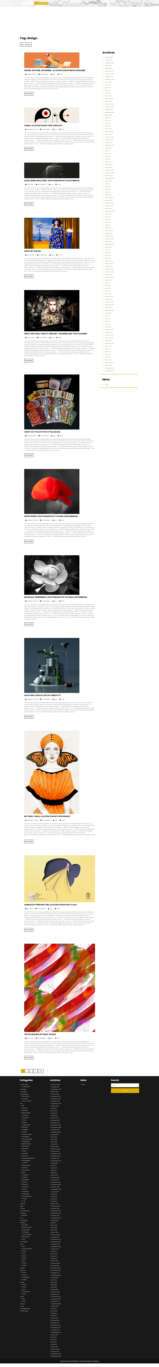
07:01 (59, 436)
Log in (106, 384)
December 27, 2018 (31, 520)
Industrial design (27, 1139)
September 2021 (109, 63)
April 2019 (107, 93)
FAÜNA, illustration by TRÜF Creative (43, 125)
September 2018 (109, 112)
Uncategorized (25, 1308)
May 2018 (107, 123)
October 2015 (108, 208)
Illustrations (25, 1136)
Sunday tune (26, 1291)
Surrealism (25, 1187)
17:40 (57, 184)
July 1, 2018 (29, 909)
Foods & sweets (27, 1248)
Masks (23, 1268)
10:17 (57, 1038)
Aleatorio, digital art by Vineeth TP (42, 695)
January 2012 (108, 332)
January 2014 (108, 266)
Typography (25, 1194)
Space (23, 1304)
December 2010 (109, 368)
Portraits (25, 1167)
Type (23, 1239)
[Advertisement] (79, 20)
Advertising (24, 1084)
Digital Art (25, 1127)
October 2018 (108, 109)
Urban (24, 1263)
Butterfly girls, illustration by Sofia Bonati (47, 816)
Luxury (24, 1256)
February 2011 (109, 362)
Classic (24, 1120)
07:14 (61, 601)
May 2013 (107, 288)
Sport (24, 1260)
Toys (22, 1306)
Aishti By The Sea (32, 251)
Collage (24, 1122)
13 (35, 1071)
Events (24, 1287)
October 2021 (108, 60)
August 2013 (108, 280)
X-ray (23, 1201)
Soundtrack (25, 1277)
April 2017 (107, 159)
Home (53, 1342)
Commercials (26, 1086)
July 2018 (107, 118)
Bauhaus (25, 1110)
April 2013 (107, 291)
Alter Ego (23, 1089)
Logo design (26, 1229)
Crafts (23, 1208)
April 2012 (107, 324)
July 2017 (107, 151)
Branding (25, 1225)
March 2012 (108, 327)
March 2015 (108, 228)
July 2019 (107, 85)
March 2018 (108, 129)
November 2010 (109, 371)
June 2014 (107, 252)
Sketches (25, 1177)
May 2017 (107, 156)
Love (23, 1253)
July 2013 (107, 283)
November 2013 (109, 272)
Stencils (24, 1182)
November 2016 (109, 173)
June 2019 (107, 87)
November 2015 (109, 206)
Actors (24, 1272)
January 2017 (108, 167)
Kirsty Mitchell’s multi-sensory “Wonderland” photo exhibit (55, 333)
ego (52, 74)
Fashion (23, 1213)
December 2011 (109, 335)
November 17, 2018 (31, 699)
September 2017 (109, 145)
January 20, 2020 (31, 74)
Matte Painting (26, 1144)
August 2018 (108, 115)
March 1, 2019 (30, 338)
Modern (24, 1151)
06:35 (61, 820)
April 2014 (107, 258)
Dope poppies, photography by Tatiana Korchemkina (51, 516)
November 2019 (109, 74)
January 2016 (108, 200)
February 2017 (109, 164)
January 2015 (108, 233)
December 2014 (109, 236)
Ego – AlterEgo (25, 44)
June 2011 (107, 351)
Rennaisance (26, 1170)
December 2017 (109, 137)
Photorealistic (26, 1165)
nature (24, 1258)
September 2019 (109, 79)
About (53, 1347)
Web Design (24, 1311)
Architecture (24, 1094)
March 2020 (108, 65)
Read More (28, 94)
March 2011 (108, 360)
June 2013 (107, 285)
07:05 (58, 337)
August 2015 (108, 214)
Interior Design (26, 1101)
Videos (24, 1294)
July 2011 (107, 349)
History (24, 1251)
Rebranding (25, 1237)
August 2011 (108, 346)
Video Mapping (26, 1196)
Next (41, 1071)
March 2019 (108, 96)
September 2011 (109, 343)
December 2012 (109, 302)
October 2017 (108, 142)
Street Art (25, 1184)
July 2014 (107, 250)
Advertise (54, 1353)
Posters (24, 1275)
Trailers (24, 1279)
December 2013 (109, 269)
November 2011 (109, 338)
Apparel (24, 1215)
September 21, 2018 (32, 820)
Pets (22, 1296)
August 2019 (108, 82)
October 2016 (108, 175)
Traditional (25, 1191)
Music (23, 1282)
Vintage (24, 1198)
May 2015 (107, 222)
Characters (25, 1117)
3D (23, 1105)
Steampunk (25, 1179)
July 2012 (107, 316)
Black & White (26, 1113)
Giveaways (24, 1220)
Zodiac (24, 1265)
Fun (22, 1218)
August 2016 (108, 181)
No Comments (42, 74)
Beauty (23, 1203)
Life (22, 1244)
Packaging (25, 1232)
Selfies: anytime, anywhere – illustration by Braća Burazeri (54, 70)
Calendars (25, 1115)
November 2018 (109, 107)
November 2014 (109, 239)
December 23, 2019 (31, 129)
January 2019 (108, 101)
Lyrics (24, 1289)
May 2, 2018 (29, 1038)
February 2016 (109, 197)
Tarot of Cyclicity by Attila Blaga (42, 432)
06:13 (56, 908)
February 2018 (109, 131)
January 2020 (108, 68)
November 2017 (109, 140)
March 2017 (108, 162)
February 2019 (109, 98)
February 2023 (109, 57)
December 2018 (109, 104)
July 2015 (107, 217)
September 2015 (109, 211)
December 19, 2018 (31, 601)
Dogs (23, 1301)
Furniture (25, 1098)
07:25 (61, 129)
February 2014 (109, 263)
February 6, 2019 (31, 436)
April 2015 (107, 225)
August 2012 (108, 313)
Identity (23, 1223)
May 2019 (107, 90)
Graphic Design (26, 1134)
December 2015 (109, 203)
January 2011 (108, 365)
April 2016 (107, 192)
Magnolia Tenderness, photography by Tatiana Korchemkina (55, 597)
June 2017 (107, 153)
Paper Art (25, 1156)
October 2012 (108, 307)
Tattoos (24, 1189)
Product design (26, 1234)
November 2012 (109, 305)
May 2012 (107, 321)
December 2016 (109, 170)
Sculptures (25, 1175)
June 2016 (107, 186)
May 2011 (107, 354)
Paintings (25, 1153)
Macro (25, 1162)
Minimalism (25, 1146)
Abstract (24, 1108)
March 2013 (108, 294)
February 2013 (109, 296)
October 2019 (108, 76)
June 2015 (107, 219)
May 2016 (107, 189)
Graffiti (24, 1132)
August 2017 (108, 148)
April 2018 (107, 126)
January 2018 (108, 134)
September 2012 (109, 310)
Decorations (26, 1096)
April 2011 (107, 357)
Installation (24, 1242)
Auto (23, 1246)
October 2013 (108, 274)
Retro (24, 1172)
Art (22, 1103)
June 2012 (107, 318)
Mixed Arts (25, 1148)
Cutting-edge (26, 1125)
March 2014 (108, 261)
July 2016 (107, 184)
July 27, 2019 (29, 184)
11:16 (58, 255)
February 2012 (109, 329)
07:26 (59, 74)
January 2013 (108, 299)
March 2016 (108, 195)
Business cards (26, 1227)
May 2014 (107, 255)
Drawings (25, 1129)
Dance (24, 1284)
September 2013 (109, 277)
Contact (54, 1358)
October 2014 (108, 241)
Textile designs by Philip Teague (40, 1034)
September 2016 (109, 178)
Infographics (26, 1141)
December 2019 (109, 71)
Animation (24, 1091)
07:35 (61, 520)
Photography (26, 1160)
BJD (22, 1206)
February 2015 (109, 230)
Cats (23, 1299)
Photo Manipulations (28, 1158)
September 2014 (109, 244)
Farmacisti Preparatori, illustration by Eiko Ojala (50, 904)
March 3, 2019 (30, 255)
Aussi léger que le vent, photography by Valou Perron (51, 180)
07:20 (61, 699)
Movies (23, 1270)
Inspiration (55, 1363)
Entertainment (25, 1211)
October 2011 (108, 340)
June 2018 (107, 120)
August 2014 (108, 247)
